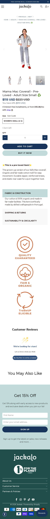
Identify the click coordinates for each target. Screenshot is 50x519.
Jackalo (20, 504)
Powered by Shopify (31, 504)
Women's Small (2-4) (13, 121)
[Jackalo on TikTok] (29, 500)
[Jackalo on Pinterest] (25, 500)
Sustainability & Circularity (21, 221)
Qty (4, 133)
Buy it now (25, 153)
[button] (48, 2)
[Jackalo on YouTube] (33, 500)
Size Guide (11, 116)
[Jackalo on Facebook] (16, 500)
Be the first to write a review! (25, 358)
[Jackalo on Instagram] (20, 500)
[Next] (46, 49)
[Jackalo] (25, 7)
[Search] (41, 6)
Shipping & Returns (15, 213)
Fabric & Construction (18, 193)
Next (30, 17)
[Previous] (4, 49)
